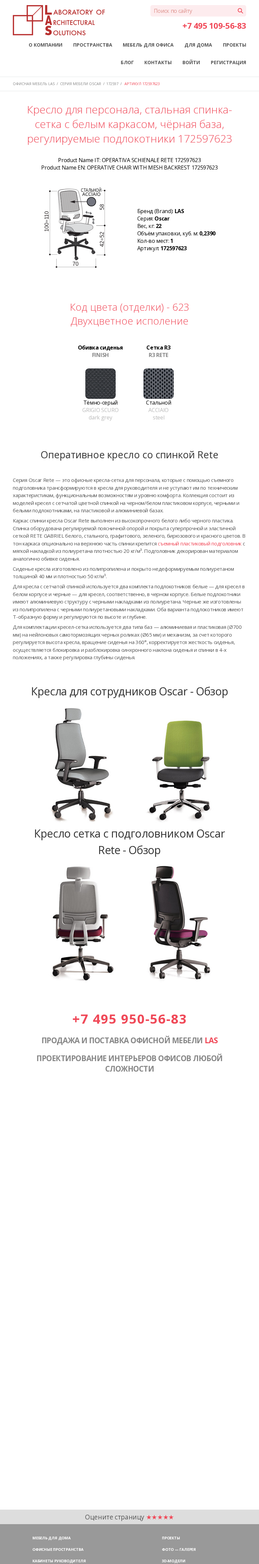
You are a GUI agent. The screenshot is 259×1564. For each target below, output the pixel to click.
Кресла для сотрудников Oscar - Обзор (129, 691)
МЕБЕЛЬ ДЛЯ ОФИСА (148, 45)
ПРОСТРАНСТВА (92, 45)
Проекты (171, 1537)
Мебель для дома (51, 1537)
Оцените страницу (129, 1516)
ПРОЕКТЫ (234, 45)
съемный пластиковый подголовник (199, 543)
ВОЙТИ (191, 62)
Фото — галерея (179, 1549)
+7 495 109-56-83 (214, 25)
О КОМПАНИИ (45, 45)
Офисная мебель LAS (34, 83)
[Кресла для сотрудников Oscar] (129, 821)
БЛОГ (127, 62)
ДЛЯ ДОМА (198, 45)
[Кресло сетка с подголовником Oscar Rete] (129, 980)
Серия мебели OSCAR (80, 83)
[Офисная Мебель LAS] (59, 20)
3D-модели (173, 1560)
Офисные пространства (58, 1549)
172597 (112, 83)
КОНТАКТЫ (158, 62)
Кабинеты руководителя (59, 1560)
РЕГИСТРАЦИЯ (228, 62)
